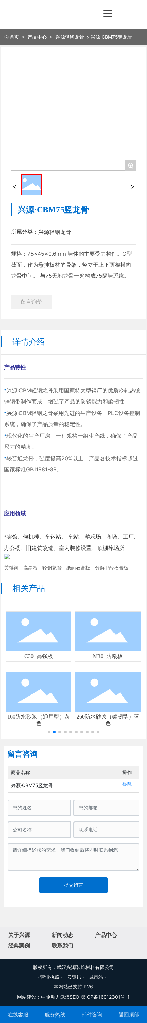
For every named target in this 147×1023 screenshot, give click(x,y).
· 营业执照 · (51, 977)
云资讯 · (76, 977)
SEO (74, 997)
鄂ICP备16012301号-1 (105, 997)
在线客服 (18, 1014)
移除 (127, 783)
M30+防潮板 (108, 656)
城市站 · (97, 977)
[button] (49, 732)
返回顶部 (129, 1014)
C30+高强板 (38, 656)
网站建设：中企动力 (38, 997)
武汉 (65, 997)
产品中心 (37, 37)
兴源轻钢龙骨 (69, 37)
